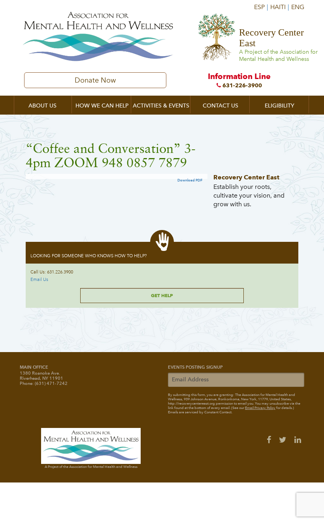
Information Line (239, 80)
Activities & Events (161, 105)
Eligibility (279, 105)
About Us (42, 105)
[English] (297, 4)
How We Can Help (101, 105)
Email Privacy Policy (260, 407)
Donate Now (95, 80)
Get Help (162, 295)
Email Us (39, 279)
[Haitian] (279, 4)
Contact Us (220, 105)
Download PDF (189, 180)
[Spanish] (261, 4)
